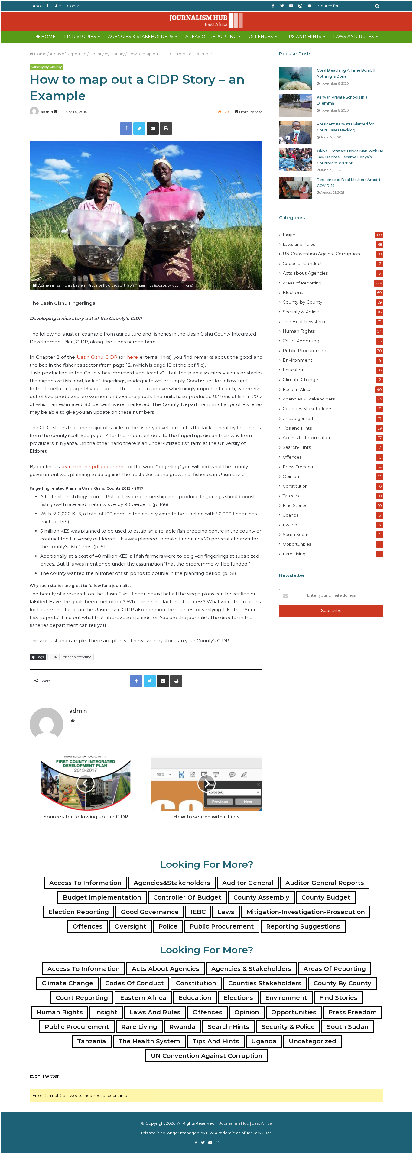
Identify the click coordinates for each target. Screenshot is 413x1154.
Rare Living (294, 553)
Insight (290, 234)
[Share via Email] (153, 128)
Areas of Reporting (211, 36)
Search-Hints (297, 447)
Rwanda (291, 524)
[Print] (166, 128)
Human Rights (299, 331)
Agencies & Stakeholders (141, 36)
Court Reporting (301, 341)
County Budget (325, 897)
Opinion (291, 476)
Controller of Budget (187, 897)
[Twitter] (139, 128)
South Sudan (296, 534)
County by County (107, 53)
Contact (75, 5)
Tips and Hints (303, 36)
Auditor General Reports (324, 883)
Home (48, 36)
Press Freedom (298, 466)
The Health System (304, 321)
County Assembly (261, 897)
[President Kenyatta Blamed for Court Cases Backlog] (295, 132)
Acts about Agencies (305, 273)
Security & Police (301, 312)
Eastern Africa (297, 389)
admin (47, 111)
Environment (297, 360)
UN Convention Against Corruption (321, 254)
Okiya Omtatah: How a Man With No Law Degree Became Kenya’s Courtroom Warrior (350, 157)
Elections (293, 292)
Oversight (130, 926)
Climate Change (300, 379)
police (167, 926)
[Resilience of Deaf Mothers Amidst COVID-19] (295, 188)
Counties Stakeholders (307, 408)
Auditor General (247, 883)
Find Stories (80, 36)
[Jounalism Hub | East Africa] (206, 20)
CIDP (53, 657)
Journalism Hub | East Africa (245, 1123)
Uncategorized (298, 418)
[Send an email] (55, 111)
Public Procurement (305, 350)
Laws (226, 912)
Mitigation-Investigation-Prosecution (305, 912)
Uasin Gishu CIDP (97, 357)
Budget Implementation (102, 897)
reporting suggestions (303, 926)
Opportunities (297, 544)
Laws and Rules (353, 36)
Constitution (295, 486)
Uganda (291, 515)
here (132, 357)
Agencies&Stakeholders (172, 883)
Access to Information (307, 437)
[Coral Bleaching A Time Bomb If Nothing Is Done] (295, 78)
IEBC (198, 912)
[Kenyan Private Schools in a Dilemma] (295, 105)
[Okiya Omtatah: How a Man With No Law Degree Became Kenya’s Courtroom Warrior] (295, 159)
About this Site (47, 5)
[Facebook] (126, 128)
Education (294, 370)
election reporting (77, 657)
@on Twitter (44, 1076)
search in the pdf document (93, 466)
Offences (261, 36)
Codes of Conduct (302, 263)
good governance (150, 912)
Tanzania (292, 495)
